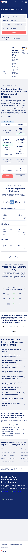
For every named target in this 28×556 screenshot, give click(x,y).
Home (2, 468)
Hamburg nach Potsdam (8, 458)
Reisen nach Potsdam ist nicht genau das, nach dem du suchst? (13, 434)
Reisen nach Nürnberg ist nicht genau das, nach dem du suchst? (13, 430)
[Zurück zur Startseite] (4, 2)
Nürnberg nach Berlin (7, 449)
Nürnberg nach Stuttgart (8, 452)
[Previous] (4, 288)
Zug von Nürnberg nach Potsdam (11, 427)
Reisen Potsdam (16, 468)
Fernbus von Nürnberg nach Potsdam (12, 425)
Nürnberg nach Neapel (7, 455)
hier (19, 257)
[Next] (24, 202)
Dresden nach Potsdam (7, 462)
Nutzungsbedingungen (16, 544)
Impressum (4, 544)
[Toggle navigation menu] (26, 2)
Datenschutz (4, 547)
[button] (8, 24)
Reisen (8, 468)
